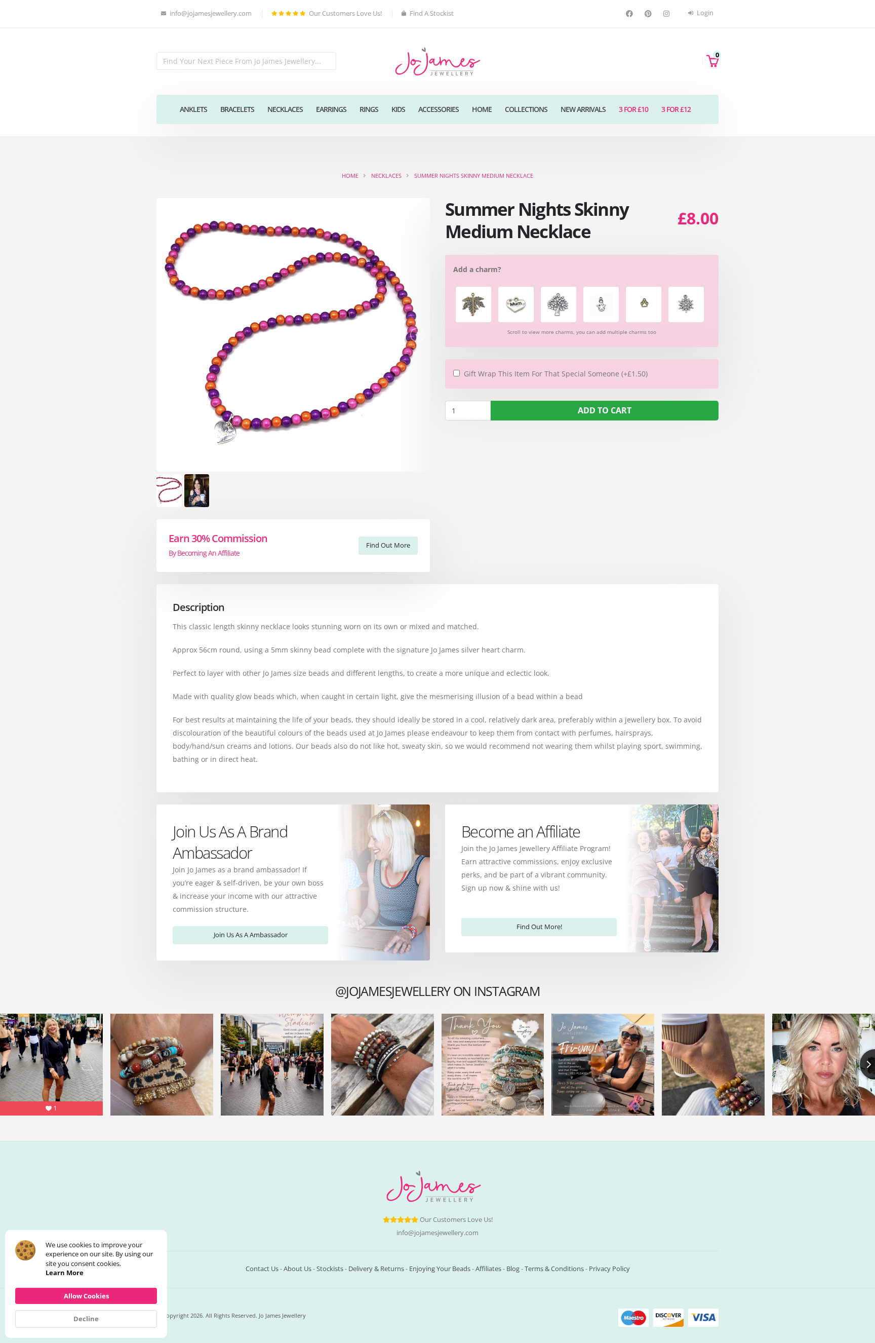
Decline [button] (86, 1318)
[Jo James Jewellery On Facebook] (630, 14)
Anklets (193, 109)
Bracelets (237, 109)
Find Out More (388, 545)
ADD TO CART (604, 410)
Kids (398, 109)
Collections (526, 109)
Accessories (438, 109)
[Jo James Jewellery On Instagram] (668, 14)
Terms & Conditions (554, 1268)
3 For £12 (676, 109)
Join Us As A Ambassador (251, 934)
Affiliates (488, 1268)
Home (482, 109)
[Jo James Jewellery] (437, 60)
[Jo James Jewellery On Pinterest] (649, 14)
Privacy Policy (609, 1268)
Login (704, 13)
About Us (297, 1268)
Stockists (329, 1268)
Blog (513, 1268)
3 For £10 (633, 109)
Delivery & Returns (376, 1268)
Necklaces (285, 109)
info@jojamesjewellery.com (437, 1233)
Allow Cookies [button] (86, 1295)
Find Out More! (539, 926)
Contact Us (262, 1268)
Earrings (331, 109)
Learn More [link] (65, 1272)
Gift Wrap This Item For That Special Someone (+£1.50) (556, 373)
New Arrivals (583, 109)
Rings (369, 109)
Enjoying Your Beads (439, 1268)
